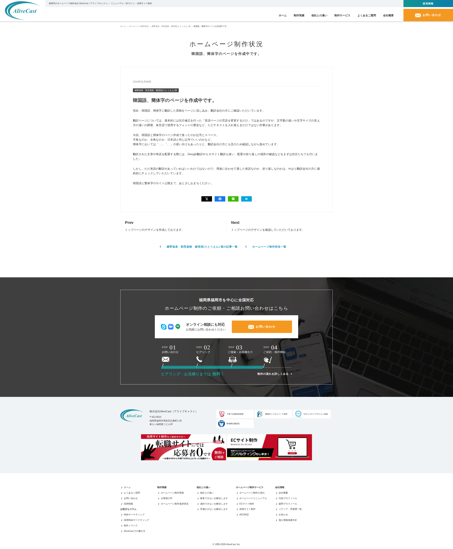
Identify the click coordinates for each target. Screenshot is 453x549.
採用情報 (428, 3)
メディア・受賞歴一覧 (290, 509)
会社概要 (283, 492)
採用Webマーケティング (136, 520)
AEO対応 (244, 514)
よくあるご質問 (132, 492)
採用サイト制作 (247, 509)
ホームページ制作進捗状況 (174, 503)
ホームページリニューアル (253, 498)
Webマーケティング (134, 514)
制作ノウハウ (131, 525)
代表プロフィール (288, 498)
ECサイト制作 (246, 503)
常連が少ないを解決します (214, 509)
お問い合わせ (131, 498)
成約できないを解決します (214, 503)
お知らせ (283, 514)
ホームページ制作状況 (139, 26)
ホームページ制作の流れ (252, 492)
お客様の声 (166, 498)
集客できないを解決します (214, 498)
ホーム (123, 26)
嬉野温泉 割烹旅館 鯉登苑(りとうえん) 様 (171, 26)
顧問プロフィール (288, 503)
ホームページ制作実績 (172, 492)
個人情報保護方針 (288, 520)
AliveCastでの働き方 (134, 531)
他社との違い (207, 492)
